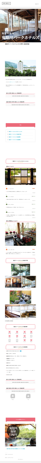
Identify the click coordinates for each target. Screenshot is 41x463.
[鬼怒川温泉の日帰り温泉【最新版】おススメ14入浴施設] (20, 446)
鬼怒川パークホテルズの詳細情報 (14, 139)
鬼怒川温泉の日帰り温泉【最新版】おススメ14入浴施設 (15, 448)
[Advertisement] (20, 52)
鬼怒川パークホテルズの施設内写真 (15, 134)
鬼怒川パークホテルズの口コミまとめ (15, 131)
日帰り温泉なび (6, 3)
